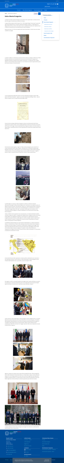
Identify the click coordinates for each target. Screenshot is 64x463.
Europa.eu (27, 452)
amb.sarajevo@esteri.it (12, 450)
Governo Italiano (7, 1)
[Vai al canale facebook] (54, 4)
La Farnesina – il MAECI (28, 439)
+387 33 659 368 (10, 448)
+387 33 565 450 (10, 446)
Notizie (43, 445)
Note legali (6, 459)
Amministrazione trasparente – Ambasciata (49, 449)
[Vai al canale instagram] (55, 4)
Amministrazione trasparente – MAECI (48, 451)
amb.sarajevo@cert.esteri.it (12, 452)
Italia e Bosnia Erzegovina (46, 441)
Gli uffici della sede (9, 454)
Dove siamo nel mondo (27, 445)
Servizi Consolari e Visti (45, 443)
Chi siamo (43, 439)
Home (6, 13)
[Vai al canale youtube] (57, 4)
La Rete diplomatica (27, 441)
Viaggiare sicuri (26, 443)
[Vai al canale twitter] (52, 4)
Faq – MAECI (26, 456)
